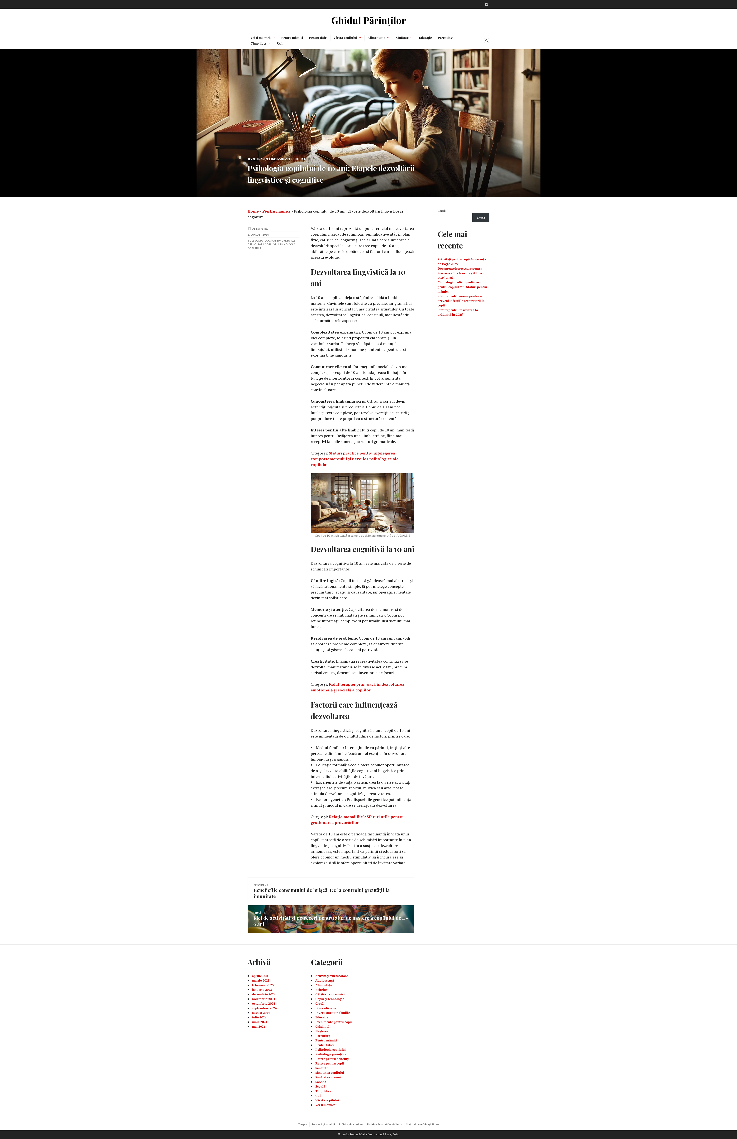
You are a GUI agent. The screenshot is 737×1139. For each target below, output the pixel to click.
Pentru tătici (318, 38)
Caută (442, 211)
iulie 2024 (259, 1017)
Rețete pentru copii (329, 1063)
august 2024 (261, 1013)
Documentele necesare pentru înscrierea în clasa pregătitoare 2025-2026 (461, 273)
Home (253, 211)
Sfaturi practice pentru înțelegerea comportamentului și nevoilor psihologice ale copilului (354, 458)
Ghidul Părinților (368, 20)
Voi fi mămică (260, 38)
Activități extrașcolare (331, 976)
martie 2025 (260, 980)
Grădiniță (322, 1026)
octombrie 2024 (263, 1003)
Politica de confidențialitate (384, 1124)
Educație (425, 38)
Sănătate (402, 38)
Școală (320, 1086)
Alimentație (376, 38)
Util (280, 43)
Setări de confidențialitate (422, 1124)
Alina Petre (260, 228)
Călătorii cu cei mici (330, 994)
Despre (302, 1124)
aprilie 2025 (260, 976)
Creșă (319, 1003)
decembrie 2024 (263, 994)
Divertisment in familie (332, 1013)
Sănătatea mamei (328, 1077)
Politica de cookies (351, 1124)
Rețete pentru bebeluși (332, 1059)
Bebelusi (321, 990)
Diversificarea (325, 1008)
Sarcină (320, 1082)
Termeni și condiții (323, 1124)
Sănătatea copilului (329, 1072)
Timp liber (259, 43)
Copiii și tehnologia (329, 999)
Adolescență (324, 980)
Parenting (445, 38)
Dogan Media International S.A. (370, 1134)
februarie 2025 (263, 985)
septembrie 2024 (264, 1008)
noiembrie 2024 (263, 999)
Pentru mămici (292, 38)
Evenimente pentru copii (333, 1022)
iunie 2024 (259, 1022)
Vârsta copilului (345, 38)
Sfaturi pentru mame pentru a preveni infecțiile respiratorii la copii (461, 300)
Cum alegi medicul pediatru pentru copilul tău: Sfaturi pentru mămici (462, 287)
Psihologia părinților (331, 1054)
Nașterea (322, 1031)
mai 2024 (258, 1026)
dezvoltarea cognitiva (266, 240)
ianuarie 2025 (262, 990)
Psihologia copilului (284, 159)
